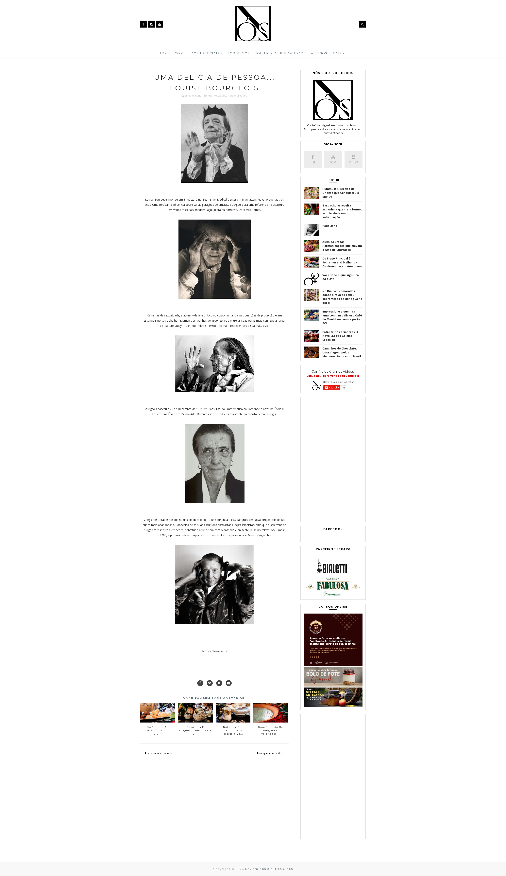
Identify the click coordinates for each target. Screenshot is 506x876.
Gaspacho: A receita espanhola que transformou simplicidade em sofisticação (342, 211)
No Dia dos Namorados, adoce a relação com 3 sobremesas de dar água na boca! (342, 297)
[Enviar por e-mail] (229, 683)
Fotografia (220, 95)
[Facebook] (200, 683)
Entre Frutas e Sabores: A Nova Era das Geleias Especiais (340, 336)
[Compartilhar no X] (210, 683)
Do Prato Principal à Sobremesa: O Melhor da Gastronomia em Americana (342, 262)
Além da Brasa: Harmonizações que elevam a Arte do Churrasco (342, 245)
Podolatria (329, 226)
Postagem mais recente (158, 753)
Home (164, 53)
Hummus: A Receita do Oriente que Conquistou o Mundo (340, 192)
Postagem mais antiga (269, 753)
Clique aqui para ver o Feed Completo (333, 376)
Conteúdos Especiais (197, 53)
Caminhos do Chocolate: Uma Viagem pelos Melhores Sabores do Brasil (341, 352)
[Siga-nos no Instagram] (219, 683)
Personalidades (237, 95)
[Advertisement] (333, 460)
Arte (210, 95)
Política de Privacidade (280, 53)
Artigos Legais (326, 53)
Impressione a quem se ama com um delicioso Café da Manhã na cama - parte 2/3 (342, 317)
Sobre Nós (239, 53)
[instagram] (151, 24)
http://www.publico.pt (218, 651)
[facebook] (143, 24)
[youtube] (159, 24)
